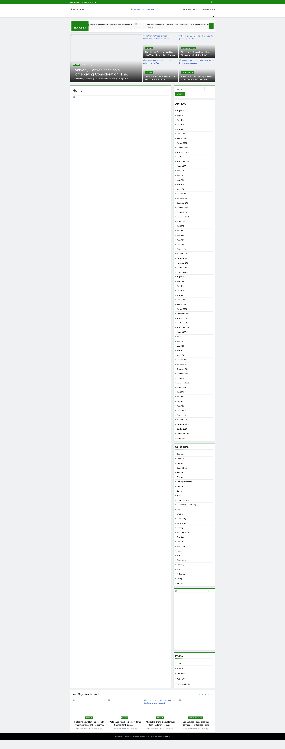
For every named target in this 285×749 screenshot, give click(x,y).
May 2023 (180, 290)
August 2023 (181, 277)
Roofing (179, 551)
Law (178, 509)
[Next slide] (213, 2)
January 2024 (182, 254)
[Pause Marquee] (211, 26)
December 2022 (182, 314)
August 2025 (181, 166)
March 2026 (181, 134)
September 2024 (183, 217)
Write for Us (181, 679)
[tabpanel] (89, 714)
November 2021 (182, 374)
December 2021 (182, 369)
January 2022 (182, 364)
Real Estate (181, 546)
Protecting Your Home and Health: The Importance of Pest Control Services (89, 725)
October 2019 (182, 429)
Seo (178, 555)
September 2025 (183, 161)
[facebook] (71, 9)
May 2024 (180, 235)
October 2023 (182, 267)
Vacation (180, 583)
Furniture (180, 486)
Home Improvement (80, 62)
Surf (178, 569)
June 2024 (180, 231)
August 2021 (181, 387)
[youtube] (83, 9)
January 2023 (182, 309)
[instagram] (74, 9)
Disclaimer (181, 674)
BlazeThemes (165, 737)
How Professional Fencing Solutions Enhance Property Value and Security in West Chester (174, 2)
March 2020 (181, 410)
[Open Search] (209, 16)
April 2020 (180, 406)
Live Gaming (181, 519)
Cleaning (180, 463)
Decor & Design (187, 73)
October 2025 (182, 157)
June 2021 (180, 397)
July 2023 (180, 281)
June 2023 (180, 286)
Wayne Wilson (83, 729)
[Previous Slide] (209, 2)
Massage (180, 528)
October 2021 (182, 378)
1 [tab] (200, 694)
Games (179, 491)
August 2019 (181, 438)
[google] (80, 9)
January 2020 (182, 420)
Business (149, 48)
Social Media (181, 560)
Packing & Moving (188, 48)
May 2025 (180, 180)
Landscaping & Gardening (186, 505)
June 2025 (180, 175)
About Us (180, 668)
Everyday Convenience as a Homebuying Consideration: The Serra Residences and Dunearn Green (147, 24)
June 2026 (180, 120)
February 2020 (182, 415)
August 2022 (181, 332)
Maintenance (181, 523)
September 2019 (183, 434)
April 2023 (180, 295)
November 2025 (182, 152)
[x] (77, 9)
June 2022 (180, 341)
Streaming (180, 565)
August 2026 (181, 111)
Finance (180, 477)
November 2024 (182, 208)
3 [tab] (205, 694)
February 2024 (182, 249)
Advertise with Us (183, 684)
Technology (181, 574)
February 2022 (182, 360)
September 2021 (183, 383)
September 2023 (183, 272)
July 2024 (180, 226)
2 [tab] (202, 694)
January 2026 (182, 143)
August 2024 (181, 221)
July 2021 (180, 392)
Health (179, 495)
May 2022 (180, 346)
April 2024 (180, 240)
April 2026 (180, 129)
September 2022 (183, 327)
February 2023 (182, 304)
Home (179, 663)
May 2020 (180, 401)
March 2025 (181, 189)
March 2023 (181, 300)
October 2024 (182, 212)
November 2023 (182, 263)
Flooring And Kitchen (184, 482)
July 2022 (180, 337)
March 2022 (181, 355)
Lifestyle (180, 514)
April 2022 (180, 351)
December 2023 (182, 258)
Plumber (180, 542)
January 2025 (182, 198)
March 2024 (181, 244)
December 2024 (182, 203)
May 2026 (180, 124)
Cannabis (180, 459)
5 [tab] (211, 694)
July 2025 (180, 171)
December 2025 (182, 148)
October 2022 (182, 323)
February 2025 (182, 194)
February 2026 (182, 138)
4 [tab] (208, 694)
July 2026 (180, 115)
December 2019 (182, 424)
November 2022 (182, 318)
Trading (179, 579)
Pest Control (181, 537)
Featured (180, 472)
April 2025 (180, 184)
